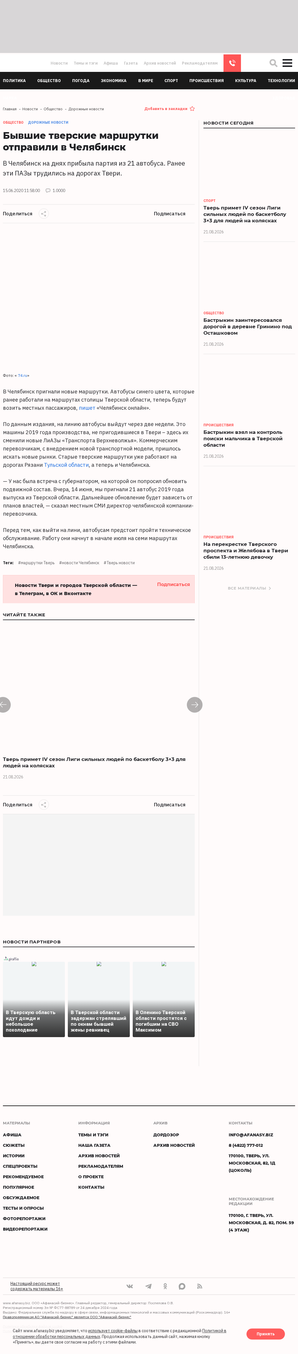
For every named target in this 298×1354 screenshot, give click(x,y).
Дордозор (166, 1134)
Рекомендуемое (23, 1176)
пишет (87, 407)
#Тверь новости (119, 562)
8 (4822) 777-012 (232, 63)
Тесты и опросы (23, 1208)
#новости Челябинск (79, 562)
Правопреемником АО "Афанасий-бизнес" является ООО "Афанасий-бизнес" (67, 1317)
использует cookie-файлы (113, 1331)
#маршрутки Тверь (36, 562)
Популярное (18, 1187)
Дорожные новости (48, 122)
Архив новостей (160, 63)
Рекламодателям (200, 63)
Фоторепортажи (24, 1218)
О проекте (91, 1176)
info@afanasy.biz (251, 1134)
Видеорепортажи (25, 1229)
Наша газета (94, 1145)
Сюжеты (14, 1145)
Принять (266, 1334)
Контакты (91, 1187)
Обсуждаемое (21, 1197)
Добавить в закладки (165, 108)
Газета (131, 63)
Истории (13, 1155)
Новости (59, 63)
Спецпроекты (20, 1166)
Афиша (111, 63)
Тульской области (66, 465)
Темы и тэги (86, 63)
